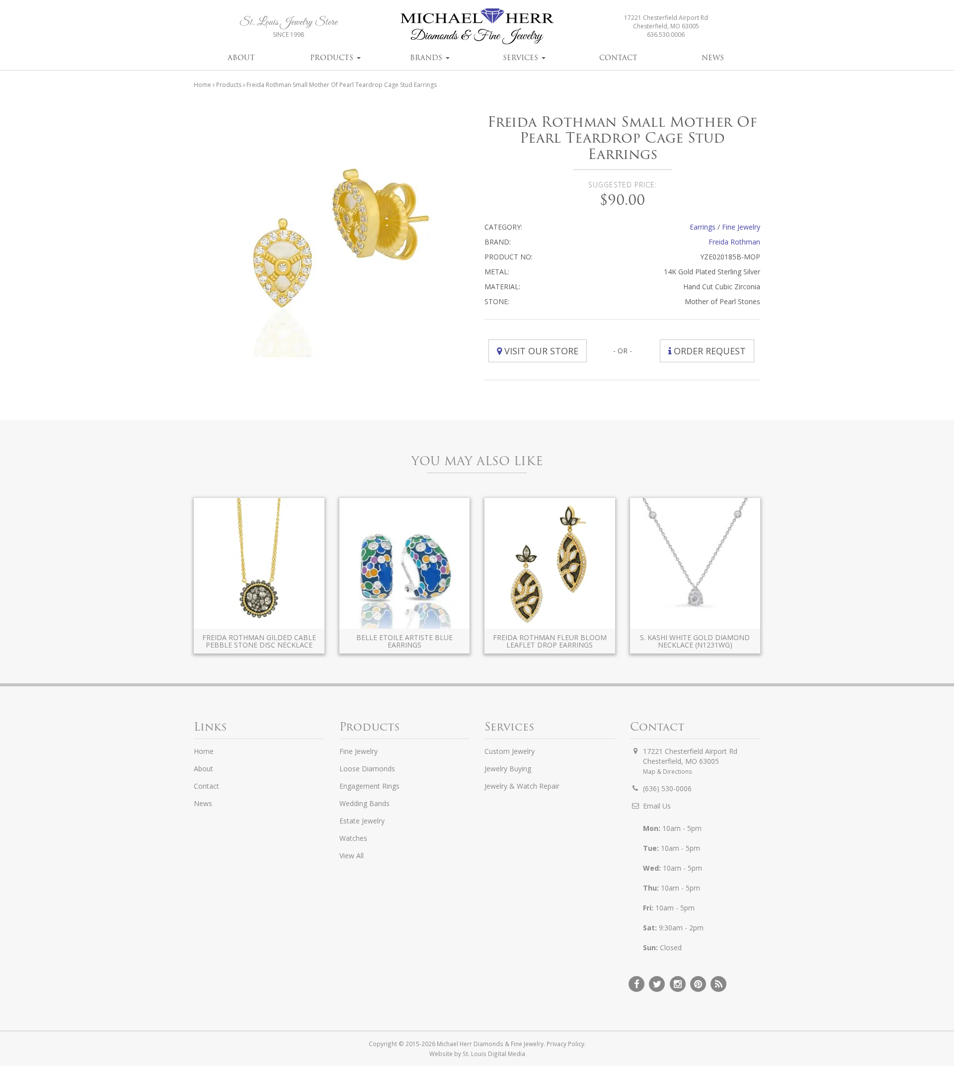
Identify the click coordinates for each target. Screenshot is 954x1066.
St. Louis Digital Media (494, 1054)
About (241, 57)
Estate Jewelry (362, 820)
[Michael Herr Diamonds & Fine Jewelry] (477, 26)
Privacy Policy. (566, 1044)
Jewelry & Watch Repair (521, 786)
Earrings (703, 227)
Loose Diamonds (367, 768)
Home (202, 85)
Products (333, 57)
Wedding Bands (364, 803)
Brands (427, 57)
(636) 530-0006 (667, 788)
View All (351, 855)
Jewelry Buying (507, 768)
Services (522, 57)
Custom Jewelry (509, 751)
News (713, 57)
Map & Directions (667, 771)
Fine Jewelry (741, 227)
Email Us (657, 806)
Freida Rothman (734, 241)
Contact (618, 57)
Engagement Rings (369, 786)
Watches (353, 838)
